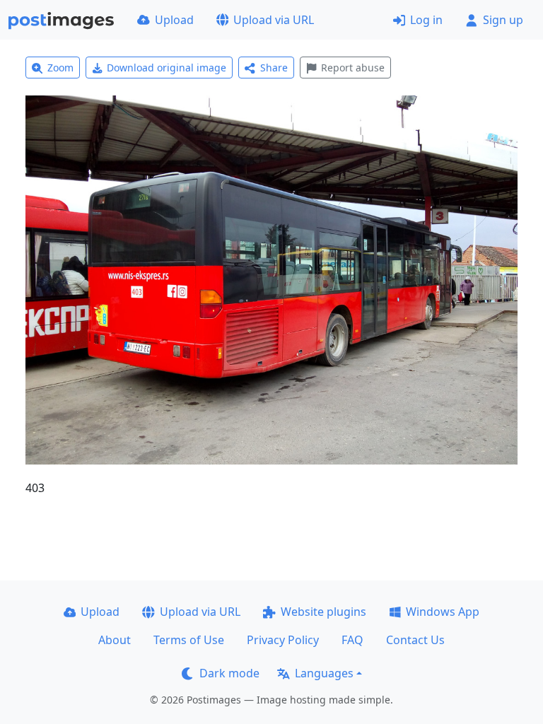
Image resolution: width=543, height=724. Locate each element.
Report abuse (353, 67)
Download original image (166, 67)
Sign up (503, 20)
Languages (324, 673)
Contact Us (415, 640)
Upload (174, 20)
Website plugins (323, 611)
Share (274, 67)
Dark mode (229, 673)
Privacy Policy (283, 640)
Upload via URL (273, 20)
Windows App (442, 611)
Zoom (60, 67)
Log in (426, 20)
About (114, 640)
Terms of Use (188, 640)
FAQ (352, 640)
